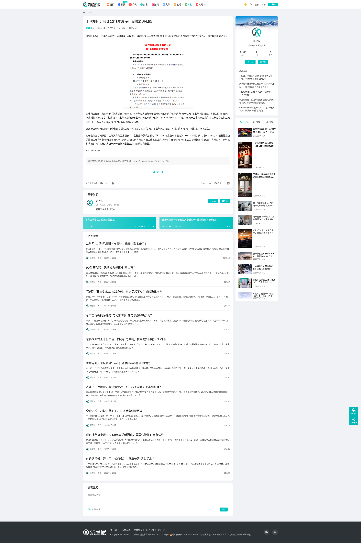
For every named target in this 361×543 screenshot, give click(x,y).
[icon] (266, 532)
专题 (201, 4)
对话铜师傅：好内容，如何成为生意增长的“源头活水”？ (121, 458)
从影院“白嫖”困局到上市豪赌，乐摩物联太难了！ (117, 243)
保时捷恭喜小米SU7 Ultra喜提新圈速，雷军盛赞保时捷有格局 (125, 435)
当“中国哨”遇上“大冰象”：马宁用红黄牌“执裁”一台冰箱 (264, 205)
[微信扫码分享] (101, 183)
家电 (145, 4)
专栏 (190, 4)
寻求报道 (138, 530)
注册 (264, 4)
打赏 (217, 182)
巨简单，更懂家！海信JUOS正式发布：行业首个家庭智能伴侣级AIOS (263, 296)
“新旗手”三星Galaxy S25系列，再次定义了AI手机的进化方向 (124, 291)
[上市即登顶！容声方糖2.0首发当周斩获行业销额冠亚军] (245, 155)
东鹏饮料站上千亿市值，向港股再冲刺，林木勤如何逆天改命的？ (127, 339)
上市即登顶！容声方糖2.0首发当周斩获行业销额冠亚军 (263, 146)
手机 (134, 4)
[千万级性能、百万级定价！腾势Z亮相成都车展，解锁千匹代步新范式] (245, 269)
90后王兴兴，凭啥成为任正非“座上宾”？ (111, 267)
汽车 (167, 4)
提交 (223, 509)
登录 (257, 4)
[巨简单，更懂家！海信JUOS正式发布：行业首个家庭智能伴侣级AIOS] (245, 295)
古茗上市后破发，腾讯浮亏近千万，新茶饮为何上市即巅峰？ (124, 387)
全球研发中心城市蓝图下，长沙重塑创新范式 (114, 411)
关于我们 (114, 530)
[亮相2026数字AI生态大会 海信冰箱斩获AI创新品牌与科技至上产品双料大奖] (245, 185)
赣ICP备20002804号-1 (158, 534)
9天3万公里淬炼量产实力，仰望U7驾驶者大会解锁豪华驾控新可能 (264, 233)
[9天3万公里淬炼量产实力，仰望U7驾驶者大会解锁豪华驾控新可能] (245, 238)
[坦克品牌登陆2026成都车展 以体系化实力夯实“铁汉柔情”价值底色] (245, 132)
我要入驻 (126, 530)
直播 (179, 4)
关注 (214, 201)
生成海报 (93, 183)
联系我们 (162, 530)
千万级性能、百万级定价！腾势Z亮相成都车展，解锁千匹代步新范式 (264, 268)
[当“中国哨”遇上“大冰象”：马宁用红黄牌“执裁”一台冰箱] (245, 206)
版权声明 (150, 530)
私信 (226, 201)
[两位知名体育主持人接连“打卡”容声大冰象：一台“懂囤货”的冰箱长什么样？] (245, 283)
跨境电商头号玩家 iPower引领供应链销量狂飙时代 (118, 363)
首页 (112, 4)
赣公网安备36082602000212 (185, 534)
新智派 (89, 28)
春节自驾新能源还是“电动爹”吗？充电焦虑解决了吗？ (119, 315)
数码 (156, 4)
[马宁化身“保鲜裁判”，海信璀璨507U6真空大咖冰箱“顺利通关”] (245, 219)
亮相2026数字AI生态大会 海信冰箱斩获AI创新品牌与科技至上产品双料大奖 (264, 177)
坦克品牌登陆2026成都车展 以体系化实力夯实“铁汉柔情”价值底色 (264, 132)
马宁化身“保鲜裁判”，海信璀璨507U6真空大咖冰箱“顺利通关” (264, 219)
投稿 (274, 4)
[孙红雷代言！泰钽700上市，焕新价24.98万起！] (245, 256)
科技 (123, 4)
